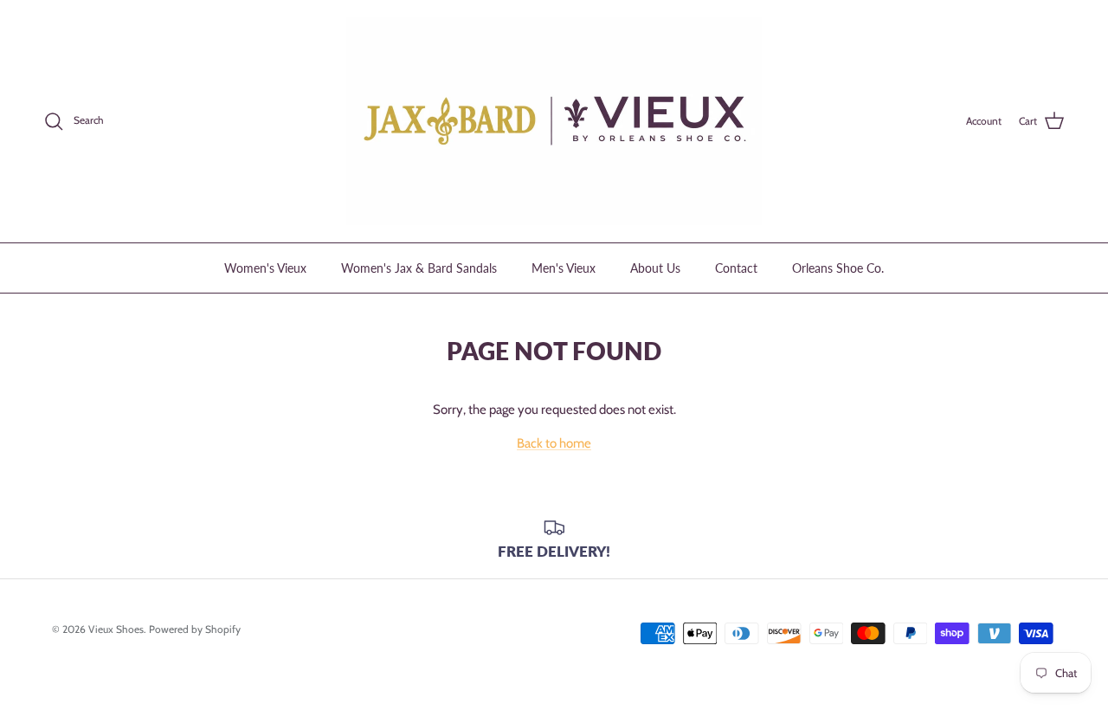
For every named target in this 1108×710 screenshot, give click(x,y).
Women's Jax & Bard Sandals (419, 268)
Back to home (554, 443)
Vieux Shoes (116, 629)
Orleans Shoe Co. (838, 268)
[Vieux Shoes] (554, 121)
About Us (655, 268)
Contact (736, 268)
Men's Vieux (563, 268)
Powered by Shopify (195, 629)
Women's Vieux (265, 268)
